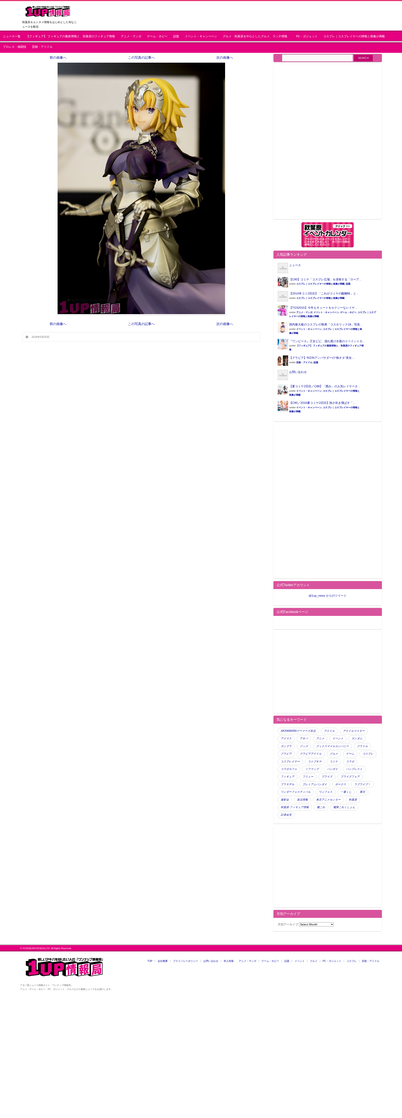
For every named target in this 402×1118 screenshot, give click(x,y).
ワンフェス (325, 791)
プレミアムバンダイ (315, 784)
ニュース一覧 (12, 36)
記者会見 (286, 814)
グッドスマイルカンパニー (332, 746)
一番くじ (346, 791)
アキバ (304, 738)
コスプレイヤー (290, 761)
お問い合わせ (298, 372)
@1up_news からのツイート (328, 595)
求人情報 (229, 961)
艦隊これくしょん (344, 807)
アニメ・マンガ (131, 36)
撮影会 (285, 799)
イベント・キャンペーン (201, 36)
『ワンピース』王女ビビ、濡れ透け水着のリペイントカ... (327, 341)
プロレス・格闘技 (14, 46)
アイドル (329, 730)
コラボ (350, 761)
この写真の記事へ (141, 57)
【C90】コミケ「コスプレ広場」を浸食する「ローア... (325, 279)
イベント (337, 738)
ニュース (295, 265)
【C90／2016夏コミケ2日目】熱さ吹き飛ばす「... (322, 402)
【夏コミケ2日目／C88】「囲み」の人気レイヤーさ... (324, 386)
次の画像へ (224, 57)
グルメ (334, 753)
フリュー (308, 776)
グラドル (362, 746)
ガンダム (357, 738)
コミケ (334, 761)
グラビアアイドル (311, 753)
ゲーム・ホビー (157, 36)
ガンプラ (286, 746)
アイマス (286, 738)
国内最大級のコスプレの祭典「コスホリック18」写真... (325, 324)
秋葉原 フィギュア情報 (295, 807)
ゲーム (350, 753)
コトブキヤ (315, 761)
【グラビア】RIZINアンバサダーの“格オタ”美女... (321, 357)
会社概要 (163, 961)
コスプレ (367, 753)
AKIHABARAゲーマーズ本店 (298, 730)
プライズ (327, 776)
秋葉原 (353, 799)
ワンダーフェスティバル (296, 791)
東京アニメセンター (328, 799)
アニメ (320, 738)
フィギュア (287, 776)
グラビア (286, 753)
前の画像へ (58, 57)
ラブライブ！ (362, 784)
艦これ (321, 807)
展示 (362, 791)
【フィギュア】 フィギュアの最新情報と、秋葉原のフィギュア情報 (70, 36)
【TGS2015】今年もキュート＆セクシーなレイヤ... (323, 307)
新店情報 (302, 799)
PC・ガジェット (307, 36)
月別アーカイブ (288, 924)
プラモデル (287, 784)
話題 (176, 36)
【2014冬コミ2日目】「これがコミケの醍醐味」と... (324, 293)
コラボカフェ (289, 769)
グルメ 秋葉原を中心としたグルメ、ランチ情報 (256, 36)
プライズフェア (350, 776)
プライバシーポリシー (185, 961)
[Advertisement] (313, 144)
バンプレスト (354, 769)
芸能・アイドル (42, 46)
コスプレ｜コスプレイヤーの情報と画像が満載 (354, 36)
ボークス (340, 784)
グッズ (304, 746)
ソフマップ (312, 769)
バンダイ (332, 769)
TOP (149, 961)
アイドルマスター (354, 730)
